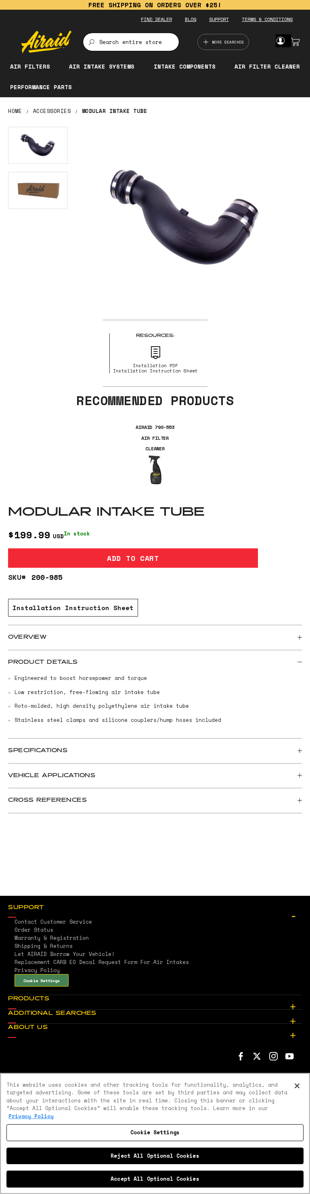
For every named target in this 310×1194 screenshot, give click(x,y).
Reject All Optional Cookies (155, 1156)
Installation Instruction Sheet (73, 608)
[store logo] (46, 42)
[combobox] (131, 42)
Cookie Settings (41, 980)
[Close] (297, 1086)
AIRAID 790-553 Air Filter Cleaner (155, 438)
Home (15, 111)
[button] (38, 145)
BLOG (190, 19)
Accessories (52, 111)
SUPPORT (219, 19)
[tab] (155, 637)
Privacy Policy (31, 1116)
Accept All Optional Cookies (155, 1179)
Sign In (280, 40)
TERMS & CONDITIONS (267, 19)
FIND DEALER (156, 19)
